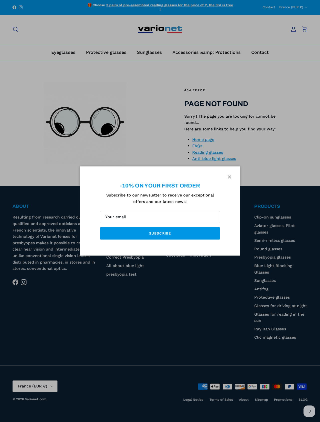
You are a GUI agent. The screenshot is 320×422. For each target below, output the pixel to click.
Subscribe (160, 233)
